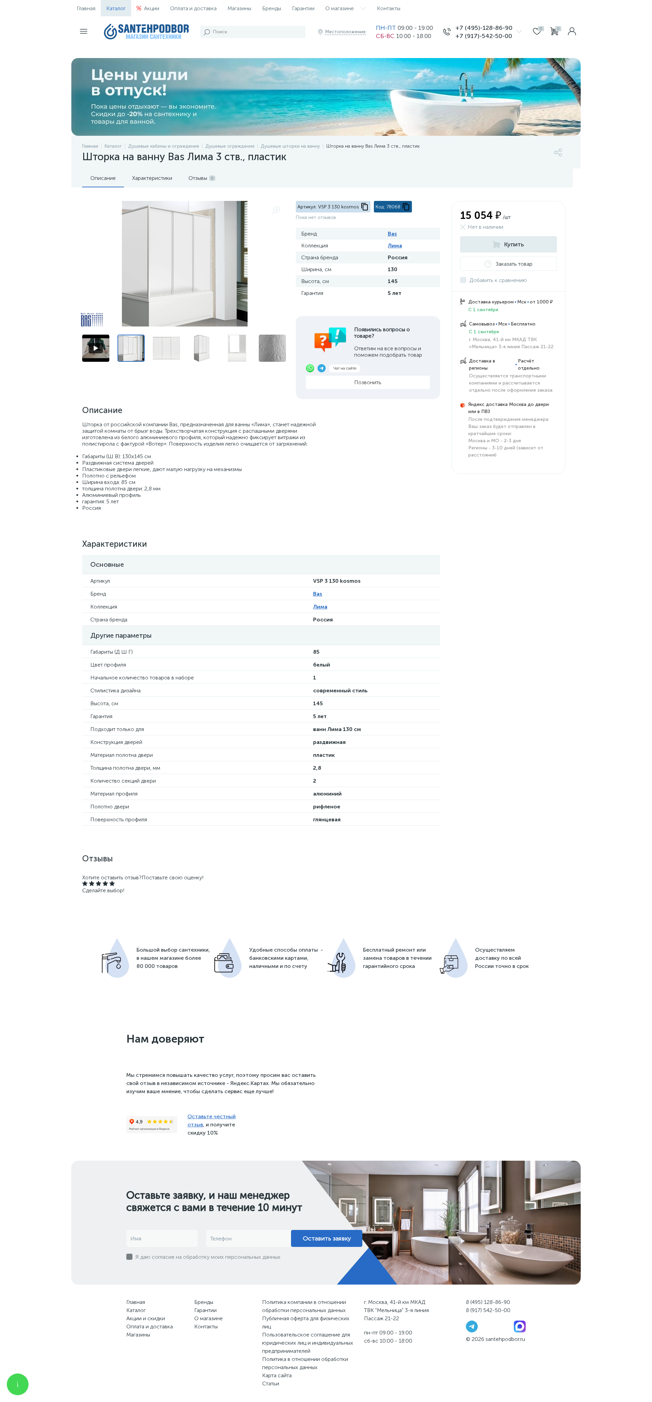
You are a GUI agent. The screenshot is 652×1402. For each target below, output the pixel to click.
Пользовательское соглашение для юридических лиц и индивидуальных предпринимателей (307, 1342)
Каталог (116, 8)
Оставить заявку (327, 1238)
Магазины (239, 8)
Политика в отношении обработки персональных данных (305, 1363)
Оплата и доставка (193, 8)
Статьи (270, 1383)
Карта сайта (277, 1375)
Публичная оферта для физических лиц (305, 1322)
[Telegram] (472, 1326)
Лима (395, 245)
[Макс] (520, 1326)
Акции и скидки (145, 1318)
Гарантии (303, 8)
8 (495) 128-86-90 (488, 1302)
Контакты (388, 8)
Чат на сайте (344, 368)
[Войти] (572, 32)
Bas (392, 233)
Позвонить (367, 382)
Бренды (271, 8)
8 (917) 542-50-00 (488, 1310)
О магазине (339, 8)
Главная (86, 8)
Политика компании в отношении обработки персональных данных (304, 1306)
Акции (151, 8)
